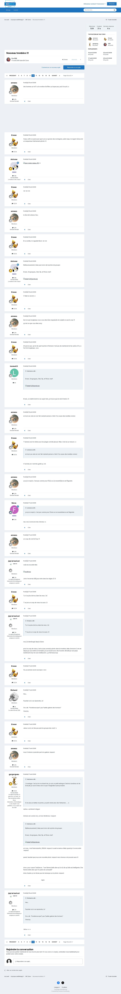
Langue (56, 987)
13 (42, 75)
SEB (15, 58)
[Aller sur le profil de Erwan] (14, 142)
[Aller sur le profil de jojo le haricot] (14, 567)
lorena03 (14, 366)
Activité (16, 10)
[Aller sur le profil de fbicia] (14, 509)
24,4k (15, 791)
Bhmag (8, 10)
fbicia (14, 503)
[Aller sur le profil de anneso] (14, 89)
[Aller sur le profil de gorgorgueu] (14, 781)
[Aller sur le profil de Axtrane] (14, 166)
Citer (29, 101)
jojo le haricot (14, 561)
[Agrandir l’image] (31, 163)
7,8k (15, 175)
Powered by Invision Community (60, 991)
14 (46, 75)
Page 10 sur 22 (67, 75)
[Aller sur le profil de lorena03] (14, 373)
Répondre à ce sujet (74, 67)
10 (33, 75)
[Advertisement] (38, 36)
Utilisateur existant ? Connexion (94, 4)
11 (36, 75)
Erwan (14, 135)
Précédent (12, 75)
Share (65, 59)
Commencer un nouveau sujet (51, 67)
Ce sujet (107, 10)
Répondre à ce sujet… (23, 961)
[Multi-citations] (24, 101)
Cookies (64, 987)
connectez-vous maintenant (67, 952)
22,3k (15, 151)
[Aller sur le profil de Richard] (14, 697)
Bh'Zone (26, 60)
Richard (14, 690)
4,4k (14, 99)
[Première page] (7, 75)
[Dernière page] (59, 75)
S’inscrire (112, 4)
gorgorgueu (14, 774)
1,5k (15, 577)
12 (39, 75)
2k (15, 706)
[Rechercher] (114, 10)
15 (49, 75)
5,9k (14, 519)
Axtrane (14, 159)
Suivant (54, 75)
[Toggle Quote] (26, 371)
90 (15, 382)
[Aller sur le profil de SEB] (8, 59)
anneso (14, 83)
